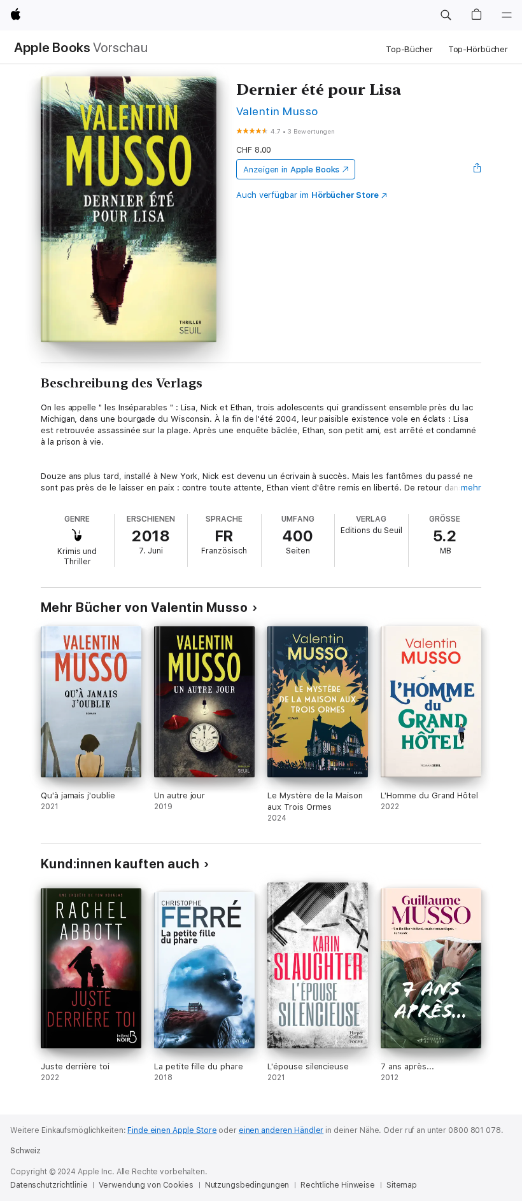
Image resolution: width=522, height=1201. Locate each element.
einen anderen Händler (281, 1130)
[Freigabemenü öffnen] (477, 169)
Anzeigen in (291, 169)
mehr (471, 487)
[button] (445, 15)
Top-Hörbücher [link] (478, 49)
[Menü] (506, 15)
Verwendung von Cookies (146, 1185)
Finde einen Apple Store (171, 1130)
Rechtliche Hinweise (337, 1185)
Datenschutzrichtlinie (48, 1185)
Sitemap (401, 1185)
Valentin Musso (277, 111)
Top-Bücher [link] (409, 49)
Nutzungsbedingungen (247, 1185)
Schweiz (25, 1150)
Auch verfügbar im (307, 195)
